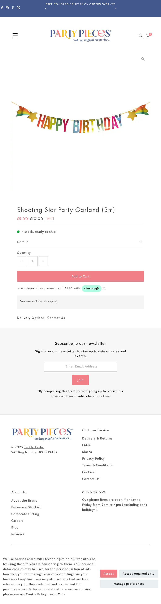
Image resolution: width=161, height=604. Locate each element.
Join (80, 380)
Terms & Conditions (97, 465)
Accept (109, 573)
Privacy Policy (93, 458)
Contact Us (56, 317)
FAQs (86, 445)
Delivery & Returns (97, 438)
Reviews (18, 534)
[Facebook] (2, 8)
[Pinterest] (13, 8)
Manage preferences (129, 584)
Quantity (24, 253)
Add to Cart (80, 276)
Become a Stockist (26, 507)
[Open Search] (141, 35)
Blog (14, 527)
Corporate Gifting (25, 514)
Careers (17, 521)
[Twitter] (18, 8)
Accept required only (139, 573)
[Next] (115, 8)
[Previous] (46, 8)
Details (23, 242)
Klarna (87, 452)
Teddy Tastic (34, 447)
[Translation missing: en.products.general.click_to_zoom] (143, 59)
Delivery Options (30, 317)
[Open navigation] (15, 35)
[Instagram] (7, 8)
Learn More (56, 594)
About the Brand (24, 500)
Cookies (88, 472)
